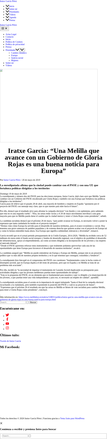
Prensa (8, 47)
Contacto (10, 37)
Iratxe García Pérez (8, 1)
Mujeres (14, 60)
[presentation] (17, 50)
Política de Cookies (14, 42)
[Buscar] (30, 435)
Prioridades (10, 50)
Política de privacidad (15, 44)
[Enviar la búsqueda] (27, 302)
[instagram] (7, 329)
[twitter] (7, 316)
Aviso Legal (11, 34)
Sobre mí (10, 63)
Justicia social (17, 58)
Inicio (8, 39)
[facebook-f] (7, 320)
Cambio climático (19, 53)
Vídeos (9, 65)
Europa (14, 55)
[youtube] (7, 324)
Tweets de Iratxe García (10, 341)
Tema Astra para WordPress (72, 418)
